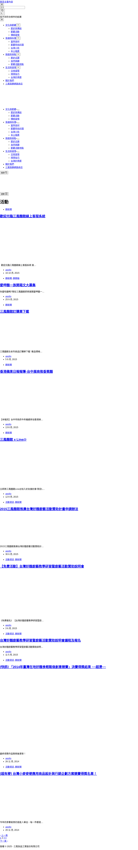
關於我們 (9, 164)
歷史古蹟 (15, 141)
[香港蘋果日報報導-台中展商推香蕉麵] (43, 414)
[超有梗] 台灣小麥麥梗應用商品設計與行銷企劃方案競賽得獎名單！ (48, 773)
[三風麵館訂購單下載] (21, 346)
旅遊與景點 (10, 138)
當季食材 (15, 125)
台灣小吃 (15, 132)
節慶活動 (15, 116)
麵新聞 (8, 209)
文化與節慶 (10, 109)
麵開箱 (16, 278)
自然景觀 (15, 145)
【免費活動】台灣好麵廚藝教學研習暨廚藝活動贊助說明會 (42, 566)
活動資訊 (9, 502)
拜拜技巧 (15, 158)
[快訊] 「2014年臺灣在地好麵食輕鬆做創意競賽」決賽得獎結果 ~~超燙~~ (53, 667)
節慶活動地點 (17, 148)
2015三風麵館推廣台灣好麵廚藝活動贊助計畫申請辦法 (39, 509)
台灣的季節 (16, 161)
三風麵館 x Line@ (13, 439)
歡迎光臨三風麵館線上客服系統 (22, 216)
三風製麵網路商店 (14, 167)
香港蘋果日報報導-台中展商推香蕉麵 (26, 371)
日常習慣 (15, 154)
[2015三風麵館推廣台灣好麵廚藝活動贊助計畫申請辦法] (27, 541)
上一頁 (4, 835)
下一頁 (3, 841)
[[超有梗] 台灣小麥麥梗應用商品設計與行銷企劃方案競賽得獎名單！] (48, 817)
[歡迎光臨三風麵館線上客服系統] (43, 260)
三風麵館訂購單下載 (14, 311)
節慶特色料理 (17, 128)
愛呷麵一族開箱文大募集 (18, 285)
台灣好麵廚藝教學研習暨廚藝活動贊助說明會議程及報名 (40, 640)
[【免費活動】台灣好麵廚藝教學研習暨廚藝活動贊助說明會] (43, 615)
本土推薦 (15, 135)
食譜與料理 (10, 122)
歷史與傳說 (16, 112)
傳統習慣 (15, 119)
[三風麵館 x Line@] (40, 484)
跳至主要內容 (6, 2)
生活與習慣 (10, 151)
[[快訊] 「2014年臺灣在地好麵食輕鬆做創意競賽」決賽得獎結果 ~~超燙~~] (52, 748)
